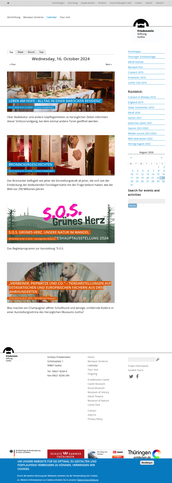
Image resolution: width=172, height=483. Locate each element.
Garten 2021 (135, 117)
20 (147, 177)
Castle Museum (96, 383)
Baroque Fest (135, 67)
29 (158, 181)
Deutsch (160, 3)
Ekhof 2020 (134, 112)
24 (132, 181)
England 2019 (135, 102)
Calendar (52, 17)
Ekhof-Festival (135, 61)
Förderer (102, 3)
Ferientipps (134, 51)
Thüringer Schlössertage (142, 56)
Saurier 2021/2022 (138, 128)
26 (142, 181)
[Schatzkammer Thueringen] (65, 455)
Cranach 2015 (135, 72)
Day (12, 52)
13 (147, 174)
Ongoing (92, 373)
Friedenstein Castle (98, 379)
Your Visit (93, 369)
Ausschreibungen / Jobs (121, 3)
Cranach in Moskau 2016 (142, 97)
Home (91, 357)
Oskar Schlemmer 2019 (141, 107)
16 (163, 174)
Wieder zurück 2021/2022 (142, 133)
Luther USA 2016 (137, 82)
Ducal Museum (96, 388)
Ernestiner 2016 (137, 77)
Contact (138, 3)
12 (142, 174)
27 (147, 181)
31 (132, 184)
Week (20, 52)
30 (163, 181)
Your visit (65, 17)
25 (137, 181)
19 (142, 177)
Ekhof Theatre (95, 396)
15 (158, 174)
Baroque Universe (33, 17)
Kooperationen (88, 3)
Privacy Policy (95, 419)
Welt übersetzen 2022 (140, 138)
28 (153, 181)
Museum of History (98, 392)
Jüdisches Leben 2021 (140, 123)
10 (132, 174)
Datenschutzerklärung (87, 480)
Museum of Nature (98, 400)
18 (137, 177)
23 (163, 177)
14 (153, 174)
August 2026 (146, 152)
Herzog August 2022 (139, 143)
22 (158, 177)
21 (153, 177)
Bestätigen (147, 462)
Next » (109, 64)
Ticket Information (138, 365)
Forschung (73, 3)
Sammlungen (58, 3)
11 (137, 174)
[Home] (15, 2)
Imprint (148, 3)
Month (31, 52)
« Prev (12, 64)
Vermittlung (13, 17)
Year (41, 52)
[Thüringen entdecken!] (146, 455)
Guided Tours (135, 370)
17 (132, 177)
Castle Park (94, 404)
